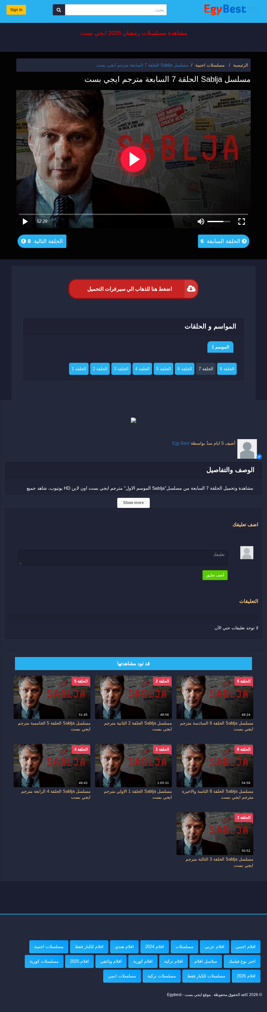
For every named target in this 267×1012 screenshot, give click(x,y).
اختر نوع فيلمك (242, 961)
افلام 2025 (79, 961)
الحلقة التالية (44, 241)
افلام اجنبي (246, 946)
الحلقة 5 (163, 368)
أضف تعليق (215, 575)
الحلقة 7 (206, 368)
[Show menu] (254, 9)
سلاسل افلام (205, 961)
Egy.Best (181, 443)
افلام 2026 (246, 976)
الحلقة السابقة (221, 241)
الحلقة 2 (100, 368)
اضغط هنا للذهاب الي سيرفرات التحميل (129, 289)
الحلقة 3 (121, 368)
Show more (133, 502)
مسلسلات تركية (162, 976)
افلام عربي (214, 946)
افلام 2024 (154, 946)
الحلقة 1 (79, 368)
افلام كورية (143, 961)
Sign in (16, 10)
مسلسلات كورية (44, 961)
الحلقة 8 (227, 368)
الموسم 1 (220, 347)
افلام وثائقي (111, 961)
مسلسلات (184, 946)
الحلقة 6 (184, 368)
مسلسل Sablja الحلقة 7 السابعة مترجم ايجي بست (142, 65)
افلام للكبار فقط (89, 946)
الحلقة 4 (142, 368)
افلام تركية (173, 961)
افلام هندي (124, 946)
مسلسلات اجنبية (48, 946)
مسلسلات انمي (122, 976)
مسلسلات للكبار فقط (206, 976)
